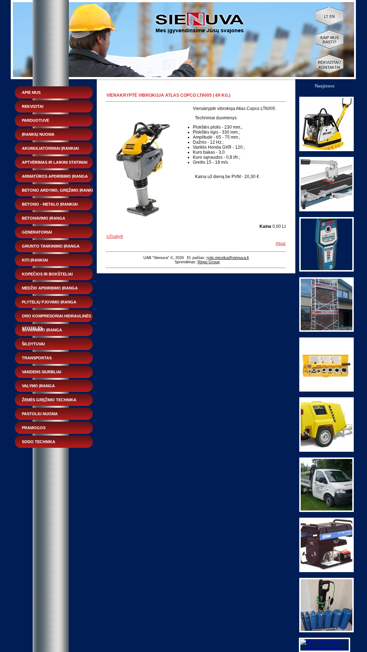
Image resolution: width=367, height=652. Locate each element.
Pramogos (34, 428)
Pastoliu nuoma (40, 414)
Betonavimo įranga (43, 218)
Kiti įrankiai (35, 260)
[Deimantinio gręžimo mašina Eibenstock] (326, 630)
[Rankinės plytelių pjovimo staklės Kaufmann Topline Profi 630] (326, 209)
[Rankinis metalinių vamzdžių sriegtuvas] (326, 390)
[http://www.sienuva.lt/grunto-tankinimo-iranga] (326, 149)
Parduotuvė (35, 120)
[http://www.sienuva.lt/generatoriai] (326, 570)
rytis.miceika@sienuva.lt (227, 257)
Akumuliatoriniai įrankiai (50, 148)
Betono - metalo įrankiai (50, 204)
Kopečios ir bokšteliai (47, 274)
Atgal (281, 243)
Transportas (37, 358)
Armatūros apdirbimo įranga (55, 176)
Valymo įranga (38, 386)
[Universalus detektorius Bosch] (326, 270)
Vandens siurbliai (41, 372)
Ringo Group (208, 262)
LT (326, 16)
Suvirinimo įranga (42, 330)
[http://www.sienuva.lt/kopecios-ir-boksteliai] (326, 330)
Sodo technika (38, 442)
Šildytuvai (33, 344)
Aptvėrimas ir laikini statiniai (54, 162)
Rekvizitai (32, 106)
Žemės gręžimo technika (49, 400)
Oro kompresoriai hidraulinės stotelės (56, 318)
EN (332, 16)
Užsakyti (114, 236)
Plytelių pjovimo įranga (49, 302)
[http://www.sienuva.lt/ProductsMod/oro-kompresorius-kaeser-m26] (326, 450)
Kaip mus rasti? (329, 39)
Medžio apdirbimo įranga (50, 288)
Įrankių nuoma (38, 134)
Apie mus (31, 92)
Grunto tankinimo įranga (51, 246)
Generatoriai (37, 232)
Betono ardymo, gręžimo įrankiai (59, 190)
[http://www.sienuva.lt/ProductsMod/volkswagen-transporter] (326, 510)
